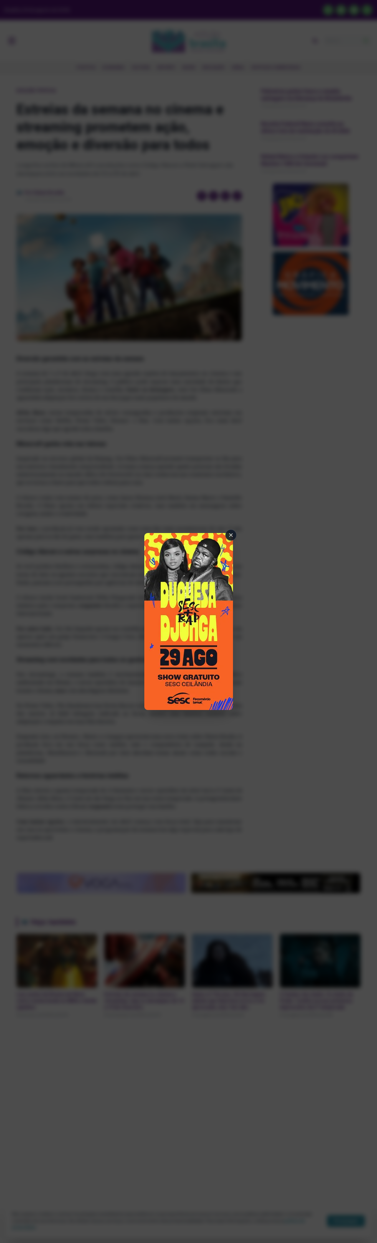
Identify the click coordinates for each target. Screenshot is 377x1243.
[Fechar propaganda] (231, 535)
